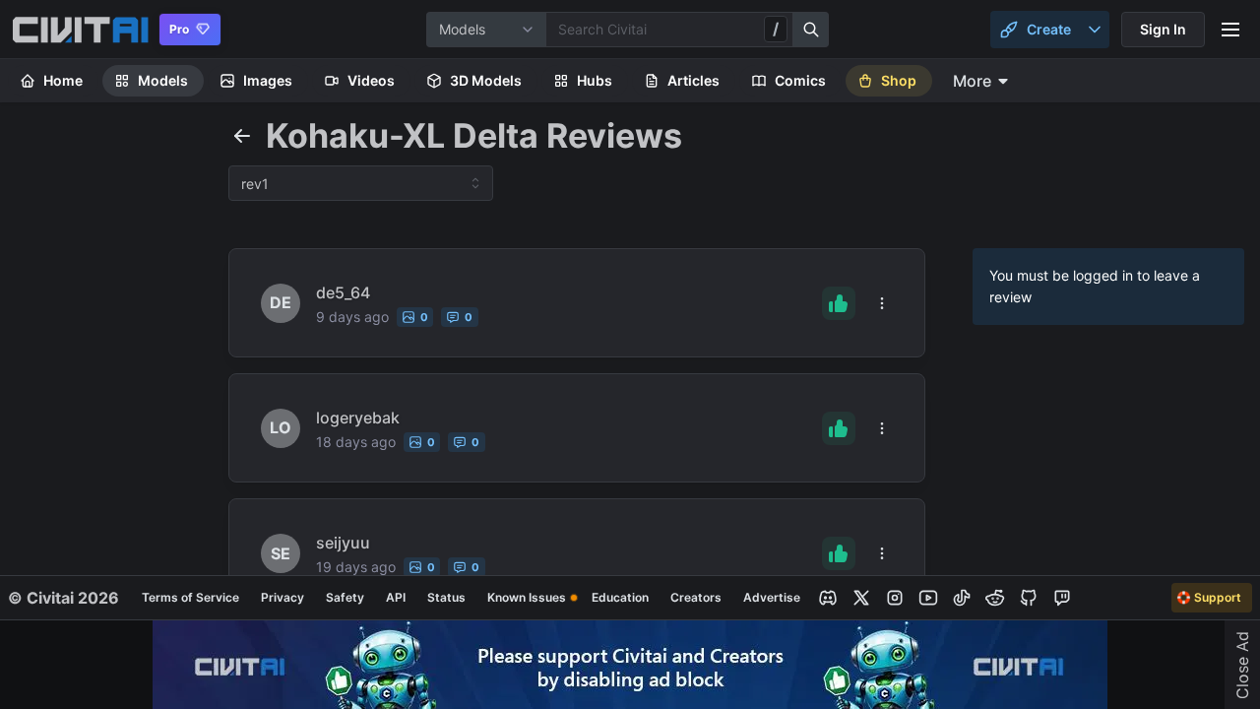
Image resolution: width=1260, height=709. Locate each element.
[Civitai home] (80, 29)
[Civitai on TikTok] (961, 597)
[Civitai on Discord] (828, 597)
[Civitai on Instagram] (895, 597)
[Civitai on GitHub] (1028, 597)
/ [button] (776, 28)
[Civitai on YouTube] (928, 597)
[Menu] (1230, 29)
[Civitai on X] (861, 597)
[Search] (811, 29)
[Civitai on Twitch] (1062, 597)
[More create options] (1094, 29)
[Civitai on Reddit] (995, 597)
